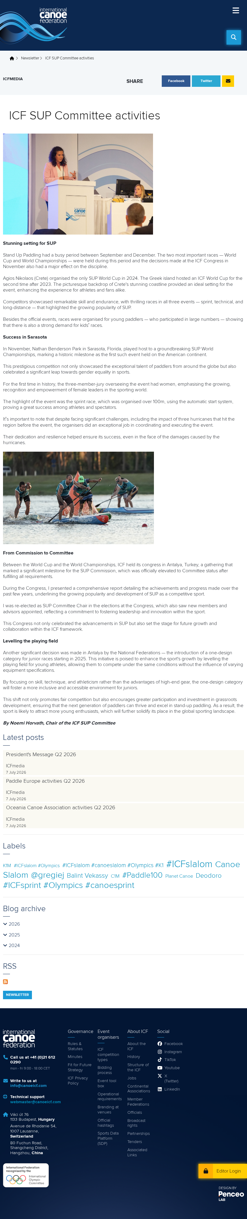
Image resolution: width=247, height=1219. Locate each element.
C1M (115, 876)
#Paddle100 (142, 875)
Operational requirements (109, 1096)
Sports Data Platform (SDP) (108, 1138)
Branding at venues (108, 1109)
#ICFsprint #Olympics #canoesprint (68, 885)
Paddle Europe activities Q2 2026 (45, 781)
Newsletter (30, 58)
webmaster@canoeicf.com (35, 1102)
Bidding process (105, 1070)
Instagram (172, 1052)
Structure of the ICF (138, 1067)
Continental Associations (138, 1089)
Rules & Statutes (75, 1046)
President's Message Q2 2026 (41, 754)
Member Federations (138, 1102)
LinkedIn (172, 1089)
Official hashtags (106, 1123)
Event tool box (107, 1083)
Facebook (172, 1044)
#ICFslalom (189, 864)
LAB (222, 1200)
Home (13, 58)
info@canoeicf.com (28, 1086)
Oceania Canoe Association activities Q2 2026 (60, 807)
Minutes (75, 1057)
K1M (7, 865)
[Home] (34, 25)
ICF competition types (108, 1054)
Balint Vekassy (87, 875)
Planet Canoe (179, 876)
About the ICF (136, 1046)
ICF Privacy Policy (78, 1080)
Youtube (172, 1068)
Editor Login (229, 1171)
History (133, 1057)
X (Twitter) (171, 1078)
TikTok (170, 1060)
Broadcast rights (136, 1123)
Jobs (131, 1078)
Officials (134, 1112)
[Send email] (228, 81)
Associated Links (137, 1152)
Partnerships (138, 1134)
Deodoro (209, 875)
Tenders (134, 1142)
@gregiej (47, 875)
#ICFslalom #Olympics (37, 865)
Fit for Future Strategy (80, 1067)
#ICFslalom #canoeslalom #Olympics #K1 (113, 865)
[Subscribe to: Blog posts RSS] (5, 981)
